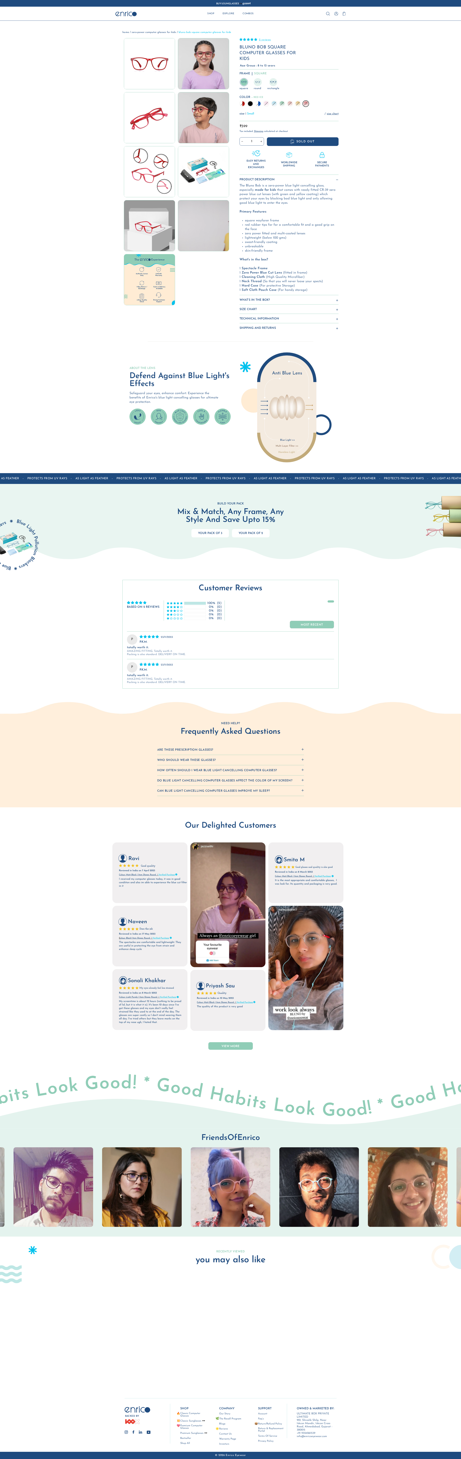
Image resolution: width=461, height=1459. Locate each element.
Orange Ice (290, 104)
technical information (259, 318)
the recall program (230, 1419)
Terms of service (267, 1436)
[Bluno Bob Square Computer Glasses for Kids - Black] (113, 1363)
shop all (185, 1443)
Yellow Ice (298, 104)
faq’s (261, 1419)
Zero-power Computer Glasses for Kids (154, 32)
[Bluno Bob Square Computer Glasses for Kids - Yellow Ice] (118, 1367)
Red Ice (306, 104)
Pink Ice (266, 104)
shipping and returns (258, 328)
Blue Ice (274, 104)
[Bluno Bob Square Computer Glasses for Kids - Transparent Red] (108, 1363)
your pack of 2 (251, 533)
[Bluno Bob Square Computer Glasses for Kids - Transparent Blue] (118, 1363)
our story (224, 1414)
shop (210, 13)
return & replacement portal (270, 1429)
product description (257, 179)
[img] (150, 637)
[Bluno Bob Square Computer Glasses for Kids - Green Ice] (108, 1367)
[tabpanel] (230, 1187)
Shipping (258, 131)
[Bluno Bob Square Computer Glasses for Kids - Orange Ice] (113, 1367)
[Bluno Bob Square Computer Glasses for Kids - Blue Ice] (127, 1363)
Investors (224, 1444)
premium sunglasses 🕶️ (193, 1433)
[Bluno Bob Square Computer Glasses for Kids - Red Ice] (123, 1367)
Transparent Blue (258, 104)
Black (250, 104)
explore (228, 13)
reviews (223, 1429)
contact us (225, 1434)
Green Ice (282, 104)
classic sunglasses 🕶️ (192, 1421)
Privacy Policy (266, 1441)
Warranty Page (227, 1439)
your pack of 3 (210, 533)
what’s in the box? (255, 300)
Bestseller (185, 1438)
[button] (249, 39)
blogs (222, 1424)
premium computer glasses (191, 1426)
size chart (248, 309)
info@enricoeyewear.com (312, 1436)
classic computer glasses (190, 1414)
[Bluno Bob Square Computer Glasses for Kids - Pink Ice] (123, 1363)
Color (251, 97)
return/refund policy (270, 1424)
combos (248, 13)
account (262, 1414)
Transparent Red (242, 104)
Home (125, 32)
